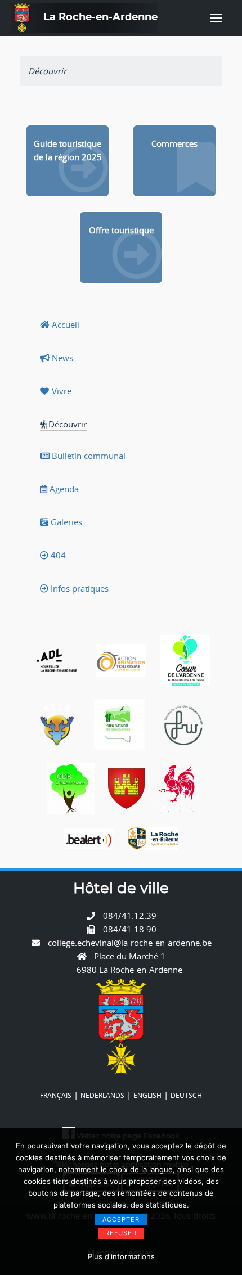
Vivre (60, 391)
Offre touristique (121, 230)
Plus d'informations (121, 1256)
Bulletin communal (88, 455)
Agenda (63, 488)
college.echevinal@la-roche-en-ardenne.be (130, 942)
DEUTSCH (186, 1095)
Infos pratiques (78, 588)
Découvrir (66, 424)
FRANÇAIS (55, 1095)
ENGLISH (147, 1095)
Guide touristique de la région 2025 (68, 150)
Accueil (64, 324)
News (61, 357)
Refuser (121, 1233)
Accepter (121, 1219)
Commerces (174, 143)
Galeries (65, 522)
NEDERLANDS (102, 1095)
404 (57, 555)
